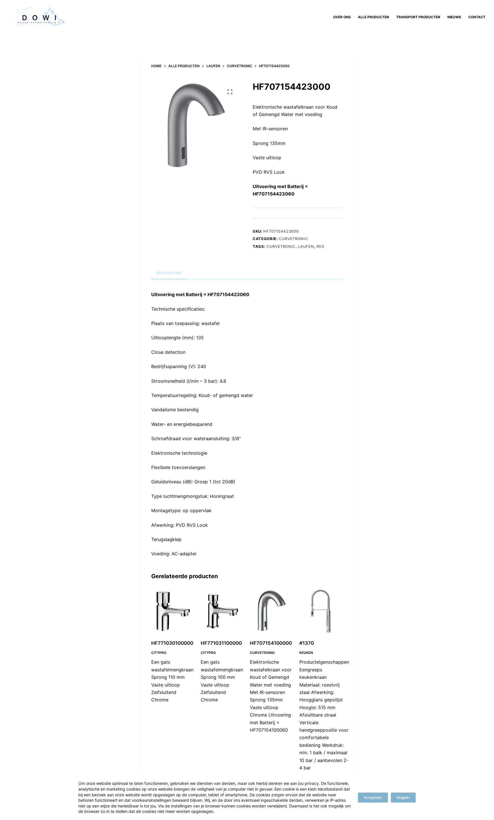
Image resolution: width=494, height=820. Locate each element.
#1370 (306, 643)
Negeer (403, 797)
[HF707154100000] (272, 611)
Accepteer (373, 797)
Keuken (306, 653)
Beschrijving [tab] (169, 273)
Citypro (158, 653)
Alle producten (373, 17)
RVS (320, 246)
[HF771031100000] (222, 611)
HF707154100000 (271, 643)
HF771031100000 (221, 643)
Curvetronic (293, 238)
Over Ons (342, 17)
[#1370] (321, 611)
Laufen (306, 246)
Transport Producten (418, 17)
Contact (476, 17)
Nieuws (454, 17)
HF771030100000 (172, 643)
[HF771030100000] (173, 611)
